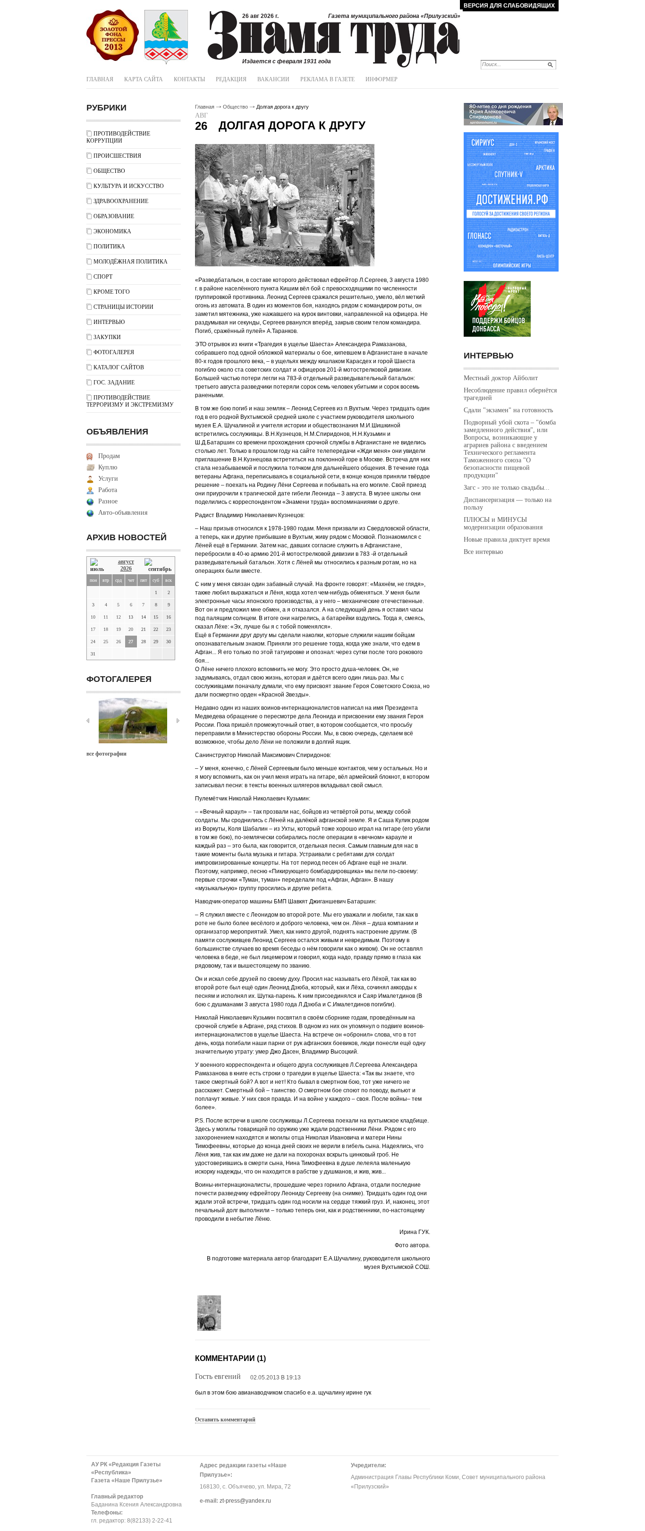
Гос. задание (114, 382)
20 (130, 629)
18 (105, 629)
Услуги (108, 478)
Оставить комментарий (225, 1419)
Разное (108, 501)
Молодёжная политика (130, 261)
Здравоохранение (120, 201)
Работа (107, 489)
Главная (99, 79)
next (178, 720)
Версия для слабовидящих (509, 5)
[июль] (98, 565)
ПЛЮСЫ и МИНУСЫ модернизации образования (503, 523)
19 (118, 629)
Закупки (107, 337)
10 (93, 617)
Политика (109, 246)
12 (118, 617)
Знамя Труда (112, 35)
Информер (381, 79)
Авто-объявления (122, 512)
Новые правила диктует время (507, 539)
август (126, 561)
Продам (109, 455)
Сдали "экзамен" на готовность (508, 410)
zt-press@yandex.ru (245, 1500)
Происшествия (117, 156)
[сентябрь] (157, 565)
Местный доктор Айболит (501, 378)
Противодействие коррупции (118, 137)
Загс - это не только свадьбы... (507, 487)
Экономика (112, 231)
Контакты (189, 79)
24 (93, 641)
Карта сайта (143, 79)
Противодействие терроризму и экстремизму (130, 401)
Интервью (109, 322)
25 (105, 641)
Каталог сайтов (118, 367)
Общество (109, 171)
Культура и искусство (128, 186)
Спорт (102, 276)
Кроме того (111, 292)
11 (105, 617)
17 (93, 629)
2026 (126, 568)
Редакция (231, 79)
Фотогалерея (113, 352)
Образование (113, 216)
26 (118, 641)
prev (87, 720)
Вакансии (273, 79)
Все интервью (483, 551)
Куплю (107, 467)
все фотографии (106, 753)
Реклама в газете (327, 79)
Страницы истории (123, 307)
